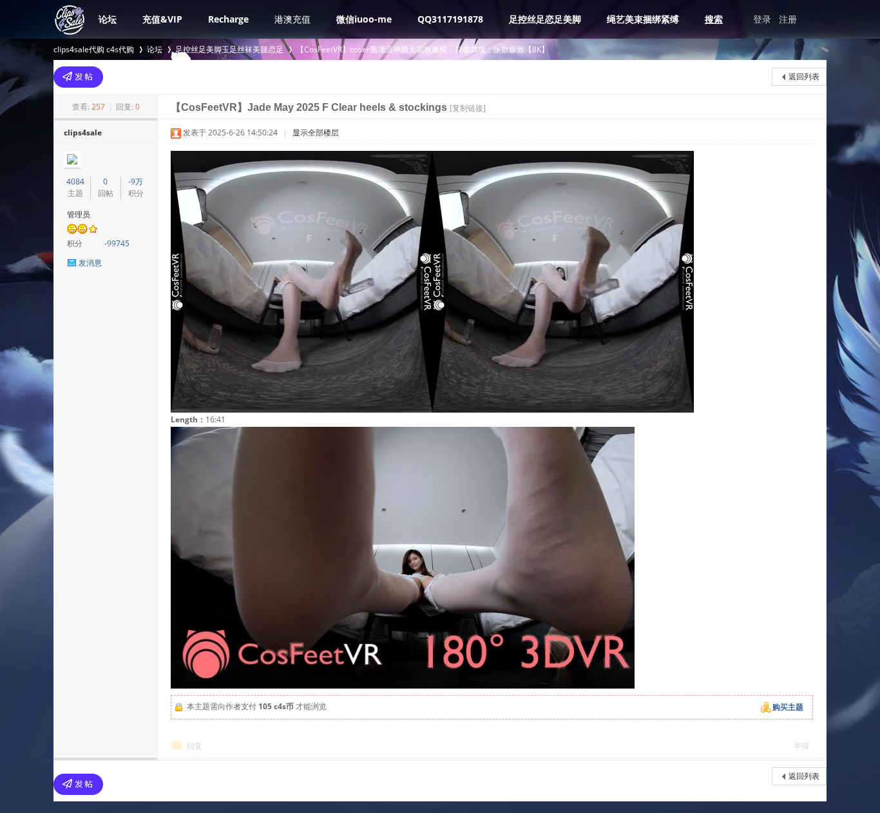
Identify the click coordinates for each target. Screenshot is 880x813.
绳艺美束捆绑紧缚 (643, 19)
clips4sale (83, 132)
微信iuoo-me (364, 19)
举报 (801, 745)
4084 (75, 181)
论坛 (108, 19)
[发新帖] (78, 77)
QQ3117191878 (450, 19)
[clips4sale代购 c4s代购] (69, 33)
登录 (762, 19)
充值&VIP (162, 19)
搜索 (714, 19)
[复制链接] (468, 108)
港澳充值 (292, 19)
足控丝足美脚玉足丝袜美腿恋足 (229, 49)
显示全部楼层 (315, 132)
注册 (788, 19)
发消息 (90, 262)
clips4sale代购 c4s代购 (93, 49)
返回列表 (804, 76)
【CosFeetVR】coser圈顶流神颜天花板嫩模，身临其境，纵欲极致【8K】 (422, 49)
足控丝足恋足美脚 (545, 19)
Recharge (228, 19)
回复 (194, 745)
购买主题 (787, 706)
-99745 (116, 243)
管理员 (78, 214)
